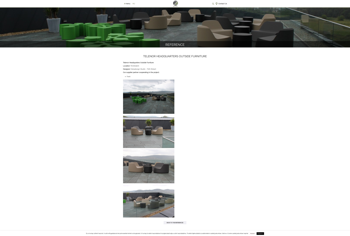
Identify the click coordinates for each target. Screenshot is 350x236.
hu (134, 4)
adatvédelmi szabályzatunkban (212, 233)
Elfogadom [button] (260, 233)
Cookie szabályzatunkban (235, 233)
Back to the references (175, 222)
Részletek (252, 233)
